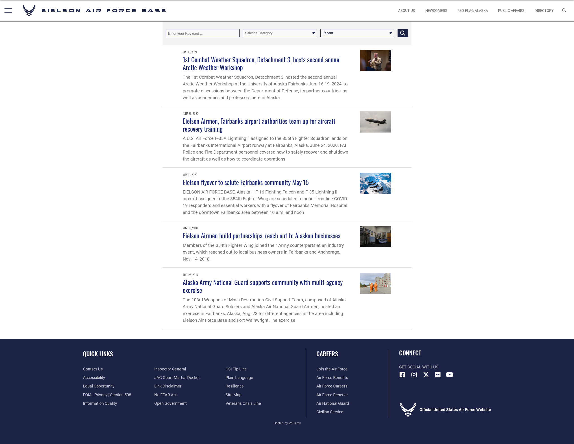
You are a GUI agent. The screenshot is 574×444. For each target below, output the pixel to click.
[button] (7, 10)
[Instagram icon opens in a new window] (414, 374)
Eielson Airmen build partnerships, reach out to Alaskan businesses (261, 235)
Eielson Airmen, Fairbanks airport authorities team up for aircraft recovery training (259, 124)
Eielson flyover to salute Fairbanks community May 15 (246, 182)
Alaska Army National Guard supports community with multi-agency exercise (263, 286)
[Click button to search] (403, 33)
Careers (327, 353)
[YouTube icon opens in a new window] (449, 374)
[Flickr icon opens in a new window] (437, 374)
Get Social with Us (418, 367)
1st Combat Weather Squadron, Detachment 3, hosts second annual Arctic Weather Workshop (262, 63)
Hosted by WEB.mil (287, 423)
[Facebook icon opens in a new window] (402, 374)
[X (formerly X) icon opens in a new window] (426, 374)
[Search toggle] (564, 11)
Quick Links (98, 353)
